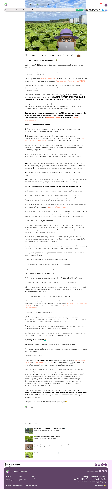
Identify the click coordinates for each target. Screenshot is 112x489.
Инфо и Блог (24, 5)
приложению (57, 143)
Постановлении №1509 (44, 363)
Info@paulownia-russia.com (94, 476)
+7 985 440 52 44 (81, 479)
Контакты (50, 5)
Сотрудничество (35, 478)
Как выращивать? (22, 479)
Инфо (20, 476)
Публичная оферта (10, 480)
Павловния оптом (9, 479)
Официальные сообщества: (92, 471)
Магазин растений (14, 5)
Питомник (8, 476)
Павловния (18, 471)
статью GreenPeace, (48, 79)
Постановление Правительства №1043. (70, 81)
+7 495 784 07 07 (98, 479)
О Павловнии (22, 478)
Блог (20, 480)
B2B (33, 476)
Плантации (33, 5)
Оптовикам (42, 5)
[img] (6, 5)
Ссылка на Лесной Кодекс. (58, 207)
